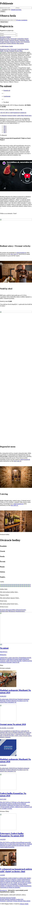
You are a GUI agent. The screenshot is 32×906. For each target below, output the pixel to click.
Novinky (6, 40)
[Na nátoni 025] (19, 586)
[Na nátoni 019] (7, 586)
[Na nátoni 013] (26, 584)
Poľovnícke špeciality (16, 660)
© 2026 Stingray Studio (6, 46)
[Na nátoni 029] (28, 586)
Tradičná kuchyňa (27, 660)
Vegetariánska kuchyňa (25, 657)
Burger (27, 659)
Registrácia (3, 37)
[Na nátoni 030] (30, 586)
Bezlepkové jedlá (5, 659)
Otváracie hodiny (11, 115)
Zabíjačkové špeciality (6, 662)
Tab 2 (4, 127)
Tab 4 (4, 130)
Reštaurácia (3, 654)
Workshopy (22, 40)
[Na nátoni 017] (3, 586)
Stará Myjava (3, 651)
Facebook (2, 897)
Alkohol (2, 657)
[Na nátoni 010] (19, 584)
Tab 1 (4, 126)
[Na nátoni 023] (15, 586)
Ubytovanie (13, 38)
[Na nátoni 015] (30, 584)
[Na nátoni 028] (26, 586)
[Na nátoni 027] (24, 586)
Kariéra (18, 41)
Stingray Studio (24, 904)
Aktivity (26, 38)
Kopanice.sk (3, 38)
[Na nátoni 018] (5, 586)
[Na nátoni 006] (11, 584)
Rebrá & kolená (14, 659)
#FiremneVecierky (21, 609)
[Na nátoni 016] (1, 586)
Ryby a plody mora (10, 657)
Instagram (8, 897)
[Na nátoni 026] (21, 586)
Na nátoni (4, 648)
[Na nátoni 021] (11, 586)
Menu (22, 115)
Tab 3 (4, 129)
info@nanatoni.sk (15, 112)
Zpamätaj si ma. (6, 9)
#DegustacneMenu (11, 609)
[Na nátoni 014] (28, 584)
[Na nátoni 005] (9, 584)
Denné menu (28, 115)
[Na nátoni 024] (17, 586)
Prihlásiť (8, 37)
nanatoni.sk (23, 112)
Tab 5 (4, 132)
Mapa (27, 40)
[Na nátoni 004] (7, 584)
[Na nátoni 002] (3, 584)
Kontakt (2, 41)
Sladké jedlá (22, 659)
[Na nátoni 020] (9, 586)
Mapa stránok (20, 43)
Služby (2, 40)
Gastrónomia (6, 96)
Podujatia (11, 40)
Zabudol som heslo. (16, 9)
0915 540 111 (14, 254)
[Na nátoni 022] (13, 586)
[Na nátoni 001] (1, 584)
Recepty (17, 40)
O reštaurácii (3, 115)
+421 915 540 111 (5, 112)
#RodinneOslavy (20, 611)
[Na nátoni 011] (21, 584)
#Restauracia (12, 611)
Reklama (7, 41)
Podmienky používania (6, 901)
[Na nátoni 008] (15, 584)
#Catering (2, 609)
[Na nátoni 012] (24, 584)
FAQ (22, 41)
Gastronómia (20, 38)
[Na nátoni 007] (13, 584)
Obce (8, 38)
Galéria (19, 115)
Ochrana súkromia (11, 43)
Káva (17, 657)
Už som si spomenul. (21, 20)
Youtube (13, 897)
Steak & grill (15, 662)
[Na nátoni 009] (17, 584)
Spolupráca (13, 41)
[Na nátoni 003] (5, 584)
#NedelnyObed (4, 611)
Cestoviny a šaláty (5, 660)
